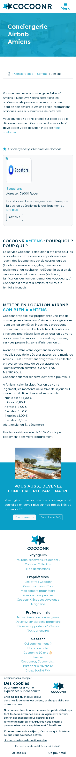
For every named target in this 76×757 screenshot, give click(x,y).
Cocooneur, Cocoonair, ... (38, 661)
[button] (12, 210)
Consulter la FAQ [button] (51, 517)
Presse (38, 657)
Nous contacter (38, 648)
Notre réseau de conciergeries (38, 617)
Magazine (38, 604)
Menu (65, 8)
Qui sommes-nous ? (38, 643)
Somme (42, 74)
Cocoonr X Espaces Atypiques (38, 599)
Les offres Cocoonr (38, 582)
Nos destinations (38, 569)
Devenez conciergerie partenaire (38, 622)
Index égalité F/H (38, 670)
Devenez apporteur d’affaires (38, 626)
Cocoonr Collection (38, 564)
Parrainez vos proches (38, 595)
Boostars (14, 188)
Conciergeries (23, 74)
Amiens (14, 217)
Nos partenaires (38, 630)
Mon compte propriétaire (38, 591)
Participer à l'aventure (38, 666)
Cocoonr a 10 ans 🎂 (38, 652)
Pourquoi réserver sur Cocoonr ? (38, 560)
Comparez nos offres (38, 586)
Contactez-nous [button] (24, 517)
